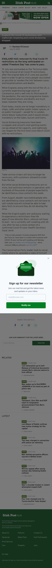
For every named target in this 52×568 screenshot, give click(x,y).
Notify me (26, 305)
